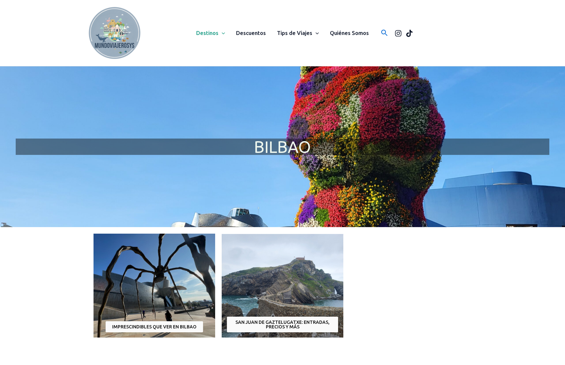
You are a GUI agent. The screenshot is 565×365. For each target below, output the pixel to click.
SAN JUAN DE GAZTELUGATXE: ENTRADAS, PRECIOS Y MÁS (282, 324)
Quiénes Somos (349, 33)
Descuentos (251, 33)
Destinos (207, 33)
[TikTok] (409, 33)
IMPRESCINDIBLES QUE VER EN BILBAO (154, 326)
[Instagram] (398, 33)
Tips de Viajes (294, 33)
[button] (221, 33)
